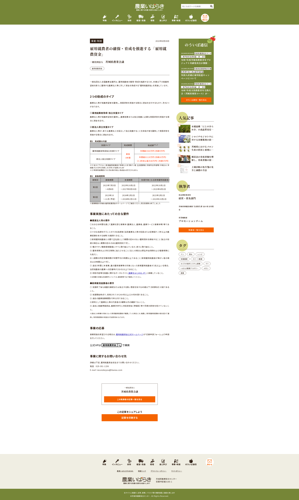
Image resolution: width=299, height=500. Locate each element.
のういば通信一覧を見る (196, 99)
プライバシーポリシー (159, 471)
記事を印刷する (129, 417)
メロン (206, 268)
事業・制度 (176, 20)
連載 (182, 273)
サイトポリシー (176, 471)
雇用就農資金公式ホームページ (129, 334)
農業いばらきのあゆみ (125, 471)
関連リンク (142, 471)
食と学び (163, 20)
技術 (130, 20)
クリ (207, 263)
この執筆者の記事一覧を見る (129, 399)
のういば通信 (191, 20)
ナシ (182, 254)
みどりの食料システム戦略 (190, 263)
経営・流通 (141, 20)
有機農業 (184, 259)
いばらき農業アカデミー (190, 268)
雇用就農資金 (97, 68)
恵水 (191, 254)
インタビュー (117, 20)
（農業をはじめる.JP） (137, 273)
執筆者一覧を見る (196, 230)
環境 (153, 20)
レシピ (200, 254)
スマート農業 (197, 259)
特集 (105, 20)
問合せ (204, 20)
